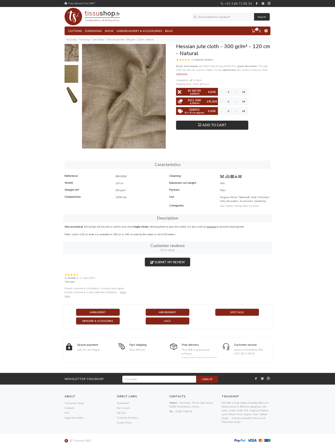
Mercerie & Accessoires (97, 321)
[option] (72, 54)
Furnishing (84, 39)
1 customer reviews (202, 59)
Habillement (98, 312)
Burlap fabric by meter (247, 206)
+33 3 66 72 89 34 (238, 4)
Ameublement (167, 312)
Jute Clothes (98, 39)
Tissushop (71, 39)
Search (262, 17)
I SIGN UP (207, 379)
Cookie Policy (124, 422)
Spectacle (237, 312)
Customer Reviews (127, 417)
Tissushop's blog (74, 403)
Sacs (167, 321)
